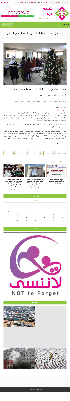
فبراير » (59, 224)
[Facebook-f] (7, 2)
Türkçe (16, 101)
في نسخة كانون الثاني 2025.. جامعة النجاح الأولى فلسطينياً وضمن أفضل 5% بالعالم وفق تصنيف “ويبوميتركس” (35, 182)
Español (39, 101)
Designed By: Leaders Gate (35, 389)
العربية (64, 101)
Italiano (34, 101)
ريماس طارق (61, 95)
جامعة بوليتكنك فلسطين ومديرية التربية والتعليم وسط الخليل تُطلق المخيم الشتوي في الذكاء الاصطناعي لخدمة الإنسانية (14, 183)
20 (44, 218)
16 (17, 215)
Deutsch (27, 101)
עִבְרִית (50, 101)
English (45, 101)
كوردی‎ (55, 101)
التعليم (41, 95)
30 (17, 221)
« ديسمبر (64, 224)
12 (53, 215)
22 (26, 218)
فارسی (60, 101)
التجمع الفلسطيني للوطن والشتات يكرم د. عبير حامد (56, 180)
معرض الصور (35, 302)
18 (62, 218)
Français (21, 101)
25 (62, 221)
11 (62, 215)
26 (53, 221)
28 (35, 221)
